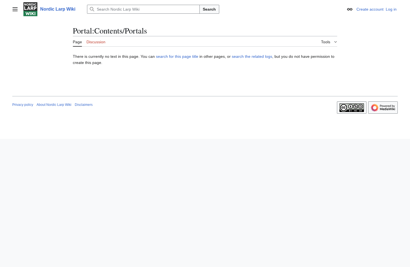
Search (209, 9)
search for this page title (177, 56)
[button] (15, 9)
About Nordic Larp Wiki (54, 105)
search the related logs (252, 56)
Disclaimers (84, 105)
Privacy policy (22, 105)
